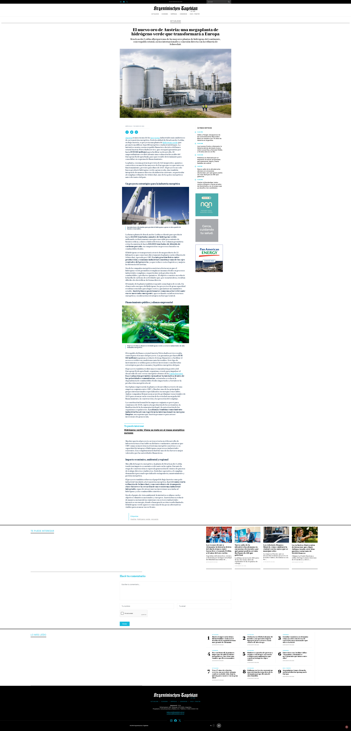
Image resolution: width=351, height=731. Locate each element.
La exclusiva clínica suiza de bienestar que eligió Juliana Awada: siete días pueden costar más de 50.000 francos (303, 549)
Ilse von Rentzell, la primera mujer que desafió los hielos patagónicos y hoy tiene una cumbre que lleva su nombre (223, 655)
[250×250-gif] (206, 204)
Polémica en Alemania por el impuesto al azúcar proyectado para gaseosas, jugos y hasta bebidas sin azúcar (209, 160)
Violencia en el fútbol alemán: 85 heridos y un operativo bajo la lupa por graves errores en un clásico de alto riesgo (260, 639)
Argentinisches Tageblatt (141, 725)
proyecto (154, 519)
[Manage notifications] (346, 727)
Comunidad (183, 14)
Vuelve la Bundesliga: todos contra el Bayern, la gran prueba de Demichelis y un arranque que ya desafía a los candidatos (209, 185)
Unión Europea (176, 373)
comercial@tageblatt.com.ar (175, 714)
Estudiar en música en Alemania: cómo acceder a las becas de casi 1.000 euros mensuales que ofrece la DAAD (295, 639)
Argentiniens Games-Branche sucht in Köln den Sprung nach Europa (295, 672)
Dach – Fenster (195, 14)
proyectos (155, 138)
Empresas (174, 14)
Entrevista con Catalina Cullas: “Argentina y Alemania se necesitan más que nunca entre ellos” (295, 655)
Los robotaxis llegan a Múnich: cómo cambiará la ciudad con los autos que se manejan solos (275, 548)
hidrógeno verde (170, 142)
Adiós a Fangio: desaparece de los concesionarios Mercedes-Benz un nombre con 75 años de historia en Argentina (209, 137)
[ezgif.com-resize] (206, 230)
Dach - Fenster (287, 668)
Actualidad (155, 14)
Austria (128, 138)
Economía (165, 14)
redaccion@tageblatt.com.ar (175, 712)
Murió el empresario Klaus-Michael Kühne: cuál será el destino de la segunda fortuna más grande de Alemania (224, 639)
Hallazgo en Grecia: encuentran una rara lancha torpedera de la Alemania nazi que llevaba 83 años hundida (260, 673)
